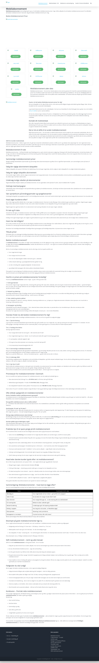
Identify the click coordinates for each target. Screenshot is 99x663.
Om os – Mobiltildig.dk (12, 635)
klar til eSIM (33, 111)
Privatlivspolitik (11, 642)
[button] (90, 3)
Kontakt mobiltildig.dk (12, 639)
